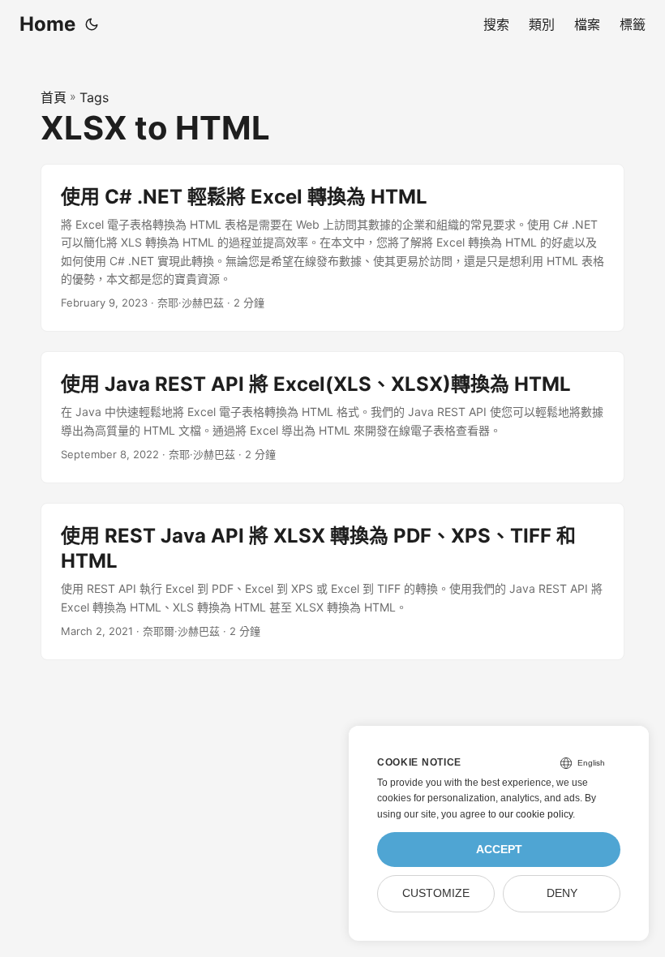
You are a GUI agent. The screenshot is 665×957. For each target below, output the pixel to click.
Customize (436, 893)
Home (47, 24)
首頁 (53, 97)
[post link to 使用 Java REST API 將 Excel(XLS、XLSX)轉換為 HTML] (332, 417)
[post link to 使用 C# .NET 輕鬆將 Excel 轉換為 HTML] (332, 248)
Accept (499, 849)
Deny (562, 893)
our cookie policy (536, 814)
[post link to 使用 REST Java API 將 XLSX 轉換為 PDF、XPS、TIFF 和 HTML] (332, 581)
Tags (94, 97)
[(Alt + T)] (91, 24)
